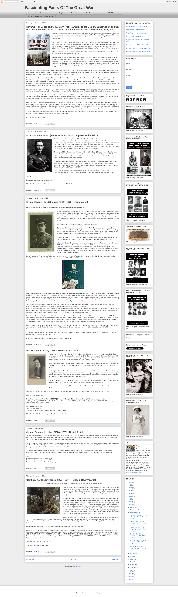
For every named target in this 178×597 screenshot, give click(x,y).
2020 (130, 499)
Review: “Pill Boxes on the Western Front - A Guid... (138, 516)
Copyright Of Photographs (111, 13)
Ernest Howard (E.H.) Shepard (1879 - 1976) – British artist (57, 202)
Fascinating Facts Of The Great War (59, 7)
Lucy (139, 446)
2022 (130, 493)
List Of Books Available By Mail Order (40, 16)
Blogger (99, 593)
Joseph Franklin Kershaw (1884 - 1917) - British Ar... (138, 542)
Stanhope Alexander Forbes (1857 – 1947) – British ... (138, 548)
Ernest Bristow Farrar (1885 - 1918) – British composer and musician (62, 135)
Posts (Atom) (77, 566)
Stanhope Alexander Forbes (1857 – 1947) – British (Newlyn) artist (61, 480)
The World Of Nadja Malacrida (136, 33)
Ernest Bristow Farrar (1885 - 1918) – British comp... (138, 523)
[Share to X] (50, 124)
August (132, 553)
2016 (130, 574)
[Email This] (46, 124)
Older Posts (115, 559)
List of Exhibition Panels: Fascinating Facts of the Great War (56, 13)
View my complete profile (134, 473)
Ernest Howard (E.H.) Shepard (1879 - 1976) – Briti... (138, 529)
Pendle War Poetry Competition (136, 26)
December (134, 507)
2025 (130, 485)
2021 (130, 496)
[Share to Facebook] (52, 124)
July (131, 556)
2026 (130, 482)
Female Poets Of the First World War (138, 48)
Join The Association (90, 13)
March (132, 564)
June (132, 559)
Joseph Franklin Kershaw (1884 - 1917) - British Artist (54, 432)
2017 (130, 571)
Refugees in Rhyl (131, 338)
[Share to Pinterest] (54, 124)
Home (29, 13)
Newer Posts (31, 559)
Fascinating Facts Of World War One (138, 51)
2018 (130, 504)
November (134, 510)
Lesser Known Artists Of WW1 (136, 29)
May (132, 562)
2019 (130, 502)
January (133, 567)
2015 (130, 576)
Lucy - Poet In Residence (134, 36)
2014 (130, 579)
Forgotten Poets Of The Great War (137, 45)
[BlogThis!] (48, 124)
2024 (130, 488)
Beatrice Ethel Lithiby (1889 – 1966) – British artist (52, 350)
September (134, 513)
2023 (130, 490)
